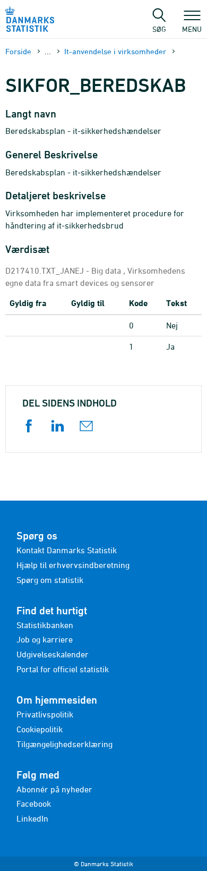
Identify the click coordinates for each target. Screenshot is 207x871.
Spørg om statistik (49, 580)
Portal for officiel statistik (62, 669)
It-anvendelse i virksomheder (115, 51)
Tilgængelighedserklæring (64, 744)
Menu (192, 28)
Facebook (33, 803)
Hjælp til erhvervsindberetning (73, 565)
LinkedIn (32, 818)
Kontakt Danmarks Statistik (66, 550)
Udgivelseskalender (52, 654)
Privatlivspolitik (44, 714)
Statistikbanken (44, 625)
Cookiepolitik (39, 729)
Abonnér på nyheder (54, 789)
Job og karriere (44, 639)
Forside (18, 51)
